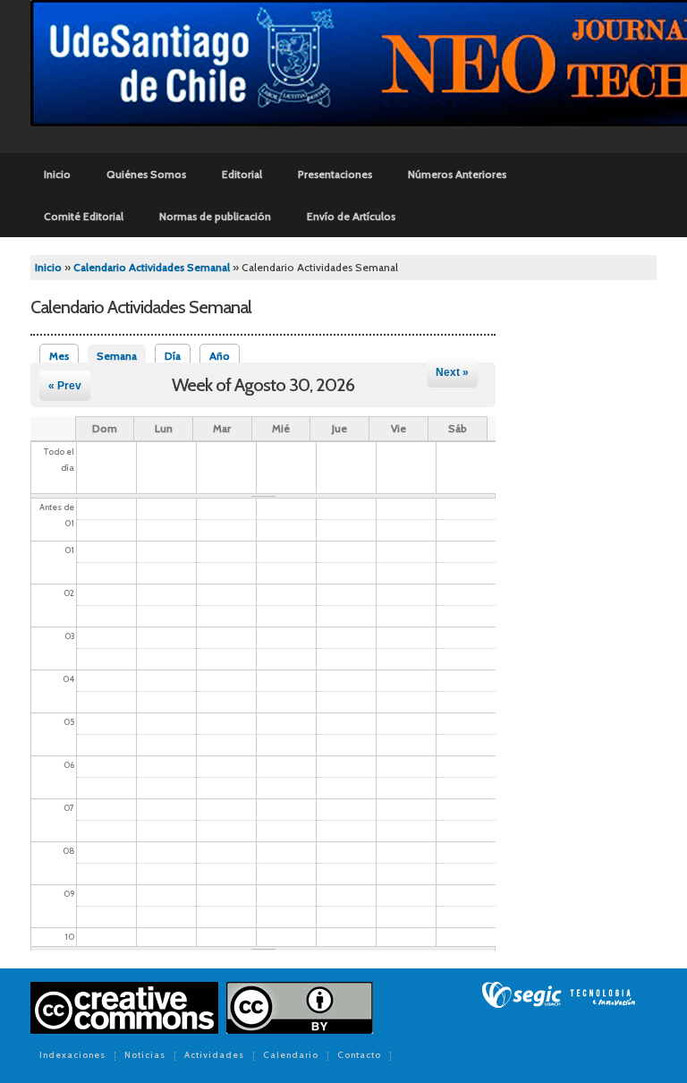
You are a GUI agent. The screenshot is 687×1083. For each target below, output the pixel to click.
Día (173, 355)
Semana (121, 355)
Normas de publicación (215, 216)
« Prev (64, 385)
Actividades (214, 1056)
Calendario (290, 1056)
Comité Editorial (83, 216)
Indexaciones (72, 1056)
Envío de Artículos (351, 216)
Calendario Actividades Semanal (151, 267)
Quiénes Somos (146, 174)
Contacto (359, 1056)
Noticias (144, 1056)
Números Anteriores (457, 174)
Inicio (57, 174)
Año (219, 355)
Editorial (242, 174)
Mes (59, 355)
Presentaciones (335, 174)
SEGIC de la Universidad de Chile (558, 995)
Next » (452, 372)
